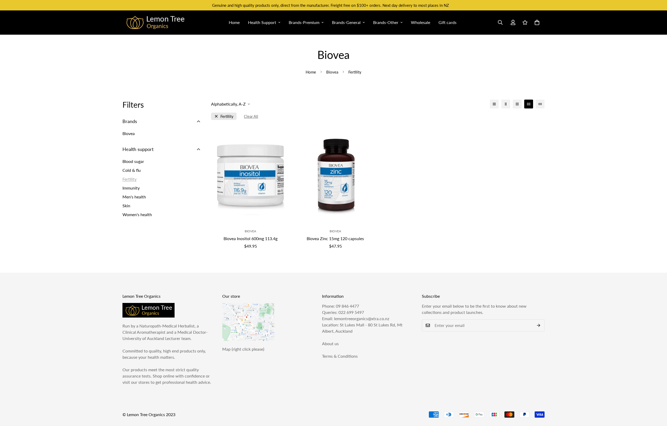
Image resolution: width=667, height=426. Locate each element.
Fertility (226, 116)
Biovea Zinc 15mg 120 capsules (335, 238)
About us (330, 343)
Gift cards (447, 22)
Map (226, 348)
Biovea (332, 72)
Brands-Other (385, 22)
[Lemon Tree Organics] (155, 22)
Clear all (251, 116)
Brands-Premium (304, 22)
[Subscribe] (539, 325)
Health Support (262, 22)
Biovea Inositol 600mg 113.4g (250, 238)
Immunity (131, 187)
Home (234, 22)
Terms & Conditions (340, 356)
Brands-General (346, 22)
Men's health (134, 196)
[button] (537, 22)
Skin (126, 205)
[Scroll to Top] (657, 398)
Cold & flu (131, 170)
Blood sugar (133, 161)
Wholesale (420, 22)
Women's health (137, 214)
